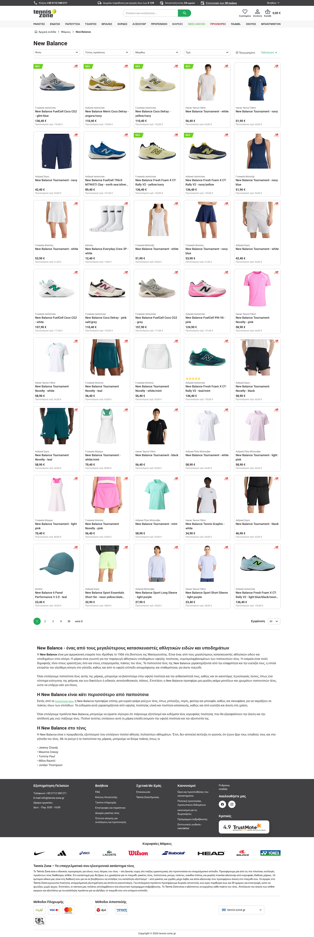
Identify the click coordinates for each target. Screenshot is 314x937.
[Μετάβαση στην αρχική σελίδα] (44, 13)
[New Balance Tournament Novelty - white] (56, 357)
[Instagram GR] (232, 804)
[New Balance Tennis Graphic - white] (207, 495)
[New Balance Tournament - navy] (257, 82)
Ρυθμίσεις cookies (222, 787)
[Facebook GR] (222, 804)
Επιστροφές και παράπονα (110, 807)
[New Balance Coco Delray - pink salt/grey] (106, 288)
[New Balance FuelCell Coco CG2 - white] (56, 288)
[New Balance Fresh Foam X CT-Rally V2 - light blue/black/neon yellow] (257, 563)
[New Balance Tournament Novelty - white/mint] (157, 357)
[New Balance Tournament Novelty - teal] (106, 357)
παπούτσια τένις (64, 701)
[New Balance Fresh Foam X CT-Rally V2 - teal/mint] (207, 357)
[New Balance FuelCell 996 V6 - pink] (207, 288)
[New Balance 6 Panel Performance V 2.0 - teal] (56, 563)
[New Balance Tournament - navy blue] (257, 151)
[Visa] (54, 910)
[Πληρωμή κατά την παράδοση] (39, 921)
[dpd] (101, 910)
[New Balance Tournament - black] (157, 426)
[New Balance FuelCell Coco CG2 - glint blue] (56, 82)
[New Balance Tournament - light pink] (257, 426)
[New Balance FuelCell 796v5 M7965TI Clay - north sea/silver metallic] (106, 151)
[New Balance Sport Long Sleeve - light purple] (157, 563)
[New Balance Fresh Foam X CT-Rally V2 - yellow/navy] (157, 151)
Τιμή (188, 52)
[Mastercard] (68, 910)
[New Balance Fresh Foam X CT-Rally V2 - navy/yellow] (207, 151)
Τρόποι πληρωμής (105, 802)
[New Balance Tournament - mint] (157, 495)
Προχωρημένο (247, 52)
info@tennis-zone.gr (52, 797)
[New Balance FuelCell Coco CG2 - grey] (157, 288)
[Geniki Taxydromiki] (122, 910)
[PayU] (39, 910)
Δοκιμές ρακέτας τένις (107, 813)
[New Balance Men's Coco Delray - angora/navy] (106, 82)
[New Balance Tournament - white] (207, 82)
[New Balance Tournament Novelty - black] (257, 357)
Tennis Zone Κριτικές (147, 797)
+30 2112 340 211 (57, 2)
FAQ (97, 791)
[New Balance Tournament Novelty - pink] (257, 288)
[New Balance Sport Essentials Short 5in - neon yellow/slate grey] (106, 563)
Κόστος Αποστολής (106, 797)
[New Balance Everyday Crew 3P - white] (106, 220)
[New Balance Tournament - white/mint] (106, 426)
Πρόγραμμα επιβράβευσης (193, 819)
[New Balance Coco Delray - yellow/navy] (157, 82)
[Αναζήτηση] (184, 13)
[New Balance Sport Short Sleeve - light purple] (207, 563)
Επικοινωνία (143, 791)
